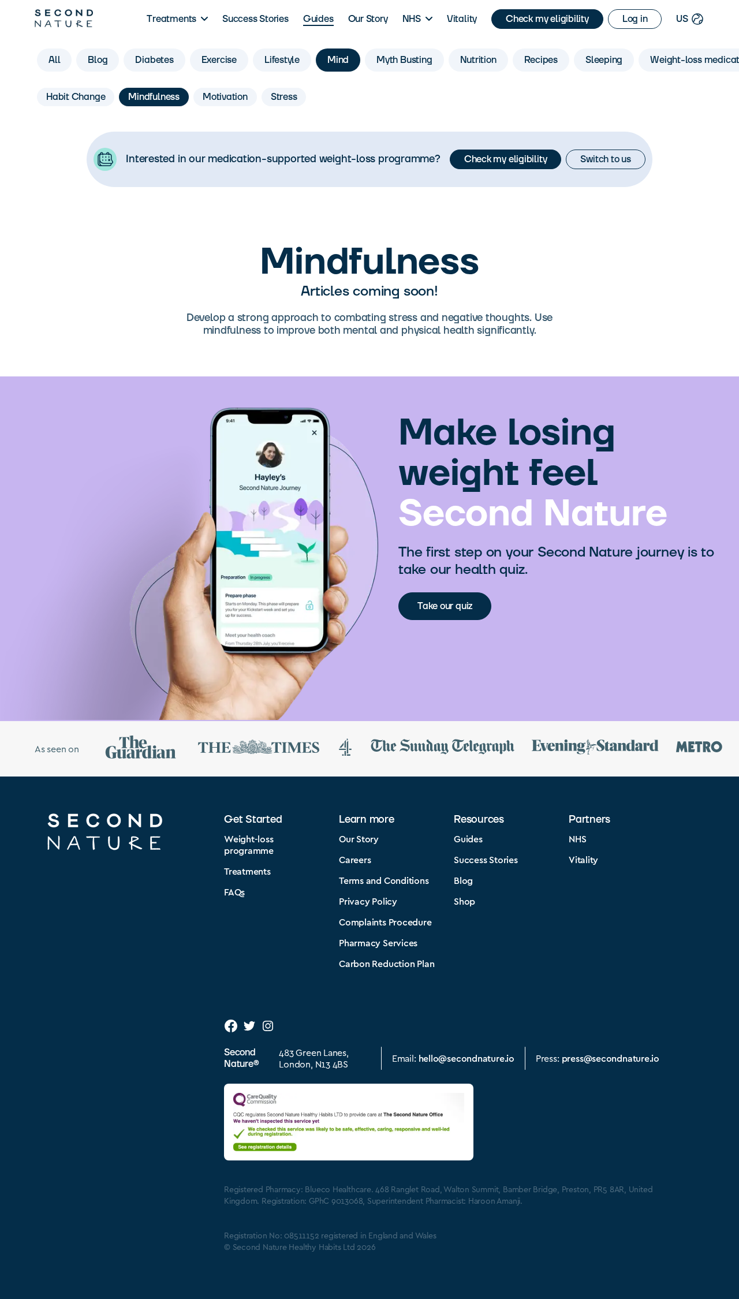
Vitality (462, 19)
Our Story (368, 19)
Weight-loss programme (249, 844)
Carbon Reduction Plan (386, 963)
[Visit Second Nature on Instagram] (268, 1026)
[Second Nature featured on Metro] (699, 748)
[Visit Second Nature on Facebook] (231, 1026)
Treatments (171, 19)
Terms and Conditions (384, 880)
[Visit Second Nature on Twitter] (249, 1026)
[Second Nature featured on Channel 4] (345, 748)
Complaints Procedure (385, 921)
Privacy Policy (368, 900)
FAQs (234, 891)
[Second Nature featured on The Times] (258, 749)
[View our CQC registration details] (348, 1122)
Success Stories (255, 19)
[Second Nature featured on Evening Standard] (595, 748)
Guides (318, 19)
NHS (411, 19)
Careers (355, 859)
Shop (464, 900)
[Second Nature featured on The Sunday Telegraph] (443, 748)
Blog (463, 880)
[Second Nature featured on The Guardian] (140, 749)
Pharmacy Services (378, 942)
